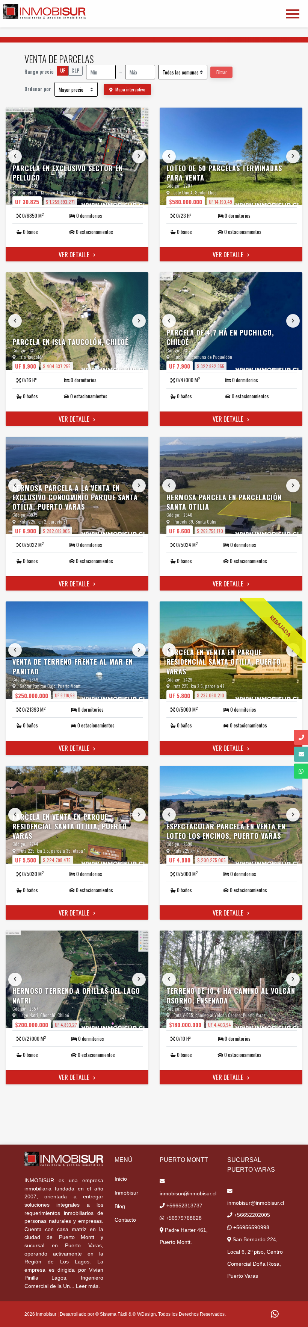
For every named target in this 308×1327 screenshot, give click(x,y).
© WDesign (144, 1314)
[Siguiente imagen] (139, 156)
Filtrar (221, 72)
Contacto (125, 1220)
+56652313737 (183, 1206)
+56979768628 (183, 1218)
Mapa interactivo (129, 89)
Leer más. (88, 1286)
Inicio (121, 1179)
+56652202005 (251, 1215)
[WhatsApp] (274, 1314)
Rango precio (39, 71)
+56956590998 (250, 1227)
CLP (75, 70)
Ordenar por (37, 89)
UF (62, 70)
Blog (120, 1206)
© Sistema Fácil (111, 1314)
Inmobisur (126, 1193)
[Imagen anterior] (15, 156)
